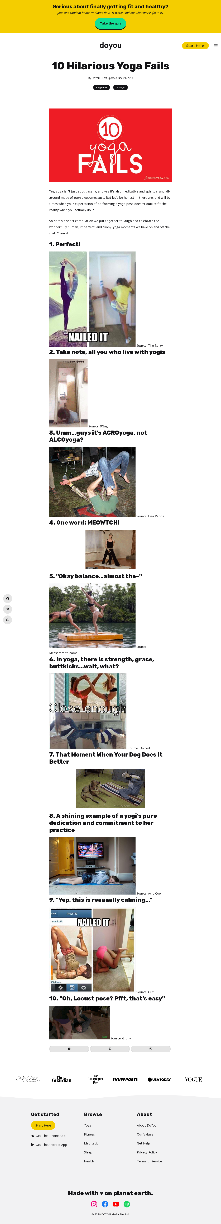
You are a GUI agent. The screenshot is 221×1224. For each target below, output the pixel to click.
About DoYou (147, 1125)
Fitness (89, 1134)
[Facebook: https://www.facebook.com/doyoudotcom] (105, 1204)
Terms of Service (149, 1161)
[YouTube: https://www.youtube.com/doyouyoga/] (116, 1204)
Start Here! (195, 45)
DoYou (96, 78)
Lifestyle (120, 87)
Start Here (43, 1125)
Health (89, 1161)
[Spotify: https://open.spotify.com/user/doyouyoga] (127, 1204)
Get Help (143, 1143)
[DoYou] (110, 45)
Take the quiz (110, 23)
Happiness (101, 87)
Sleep (88, 1152)
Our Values (145, 1134)
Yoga (87, 1125)
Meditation (92, 1143)
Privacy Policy (147, 1152)
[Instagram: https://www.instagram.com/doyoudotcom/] (94, 1204)
